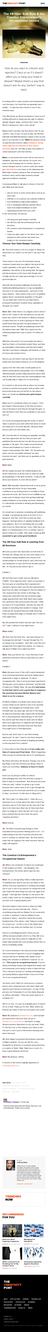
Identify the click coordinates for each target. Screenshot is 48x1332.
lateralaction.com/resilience (13, 1021)
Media (30, 1308)
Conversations (10, 1308)
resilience (16, 1091)
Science (26, 1299)
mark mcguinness (9, 1088)
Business (31, 1302)
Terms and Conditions (11, 1322)
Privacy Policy (8, 1319)
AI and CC (21, 1308)
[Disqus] (24, 1127)
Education (8, 1305)
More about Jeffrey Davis (25, 1184)
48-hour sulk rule (19, 1082)
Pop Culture (15, 1299)
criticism (25, 1085)
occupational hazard (26, 1088)
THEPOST (13, 1285)
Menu (43, 3)
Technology (36, 1299)
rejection (6, 1091)
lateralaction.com (26, 1015)
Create (26, 1305)
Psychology (20, 1302)
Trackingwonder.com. (10, 1066)
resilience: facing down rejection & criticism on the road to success (22, 146)
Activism (18, 1305)
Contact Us (7, 1316)
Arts (5, 1299)
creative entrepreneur (11, 1085)
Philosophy (8, 1302)
